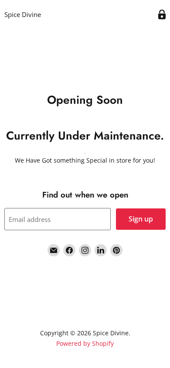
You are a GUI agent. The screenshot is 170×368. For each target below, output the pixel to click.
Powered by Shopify (85, 343)
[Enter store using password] (162, 14)
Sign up (141, 219)
